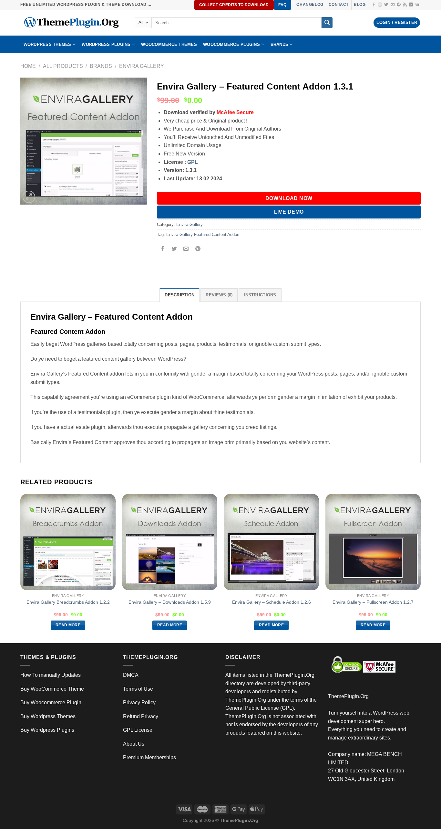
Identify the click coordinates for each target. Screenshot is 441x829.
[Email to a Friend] (186, 249)
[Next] (420, 568)
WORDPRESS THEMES (47, 44)
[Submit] (327, 22)
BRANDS (280, 44)
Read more (68, 625)
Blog (359, 4)
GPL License (137, 730)
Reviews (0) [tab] (219, 294)
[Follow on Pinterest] (399, 5)
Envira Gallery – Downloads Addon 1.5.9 (169, 602)
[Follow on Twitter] (386, 5)
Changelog (309, 4)
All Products (63, 66)
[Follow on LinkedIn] (411, 5)
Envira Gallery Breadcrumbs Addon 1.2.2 (68, 602)
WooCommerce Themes (169, 44)
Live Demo (289, 212)
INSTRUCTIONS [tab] (260, 294)
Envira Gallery (141, 66)
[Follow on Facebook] (374, 5)
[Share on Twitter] (174, 249)
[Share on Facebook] (163, 249)
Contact (339, 4)
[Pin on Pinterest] (197, 249)
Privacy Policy (139, 702)
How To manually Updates (50, 675)
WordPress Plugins (106, 44)
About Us (133, 744)
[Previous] (21, 568)
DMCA (130, 675)
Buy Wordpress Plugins (47, 730)
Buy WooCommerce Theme (52, 689)
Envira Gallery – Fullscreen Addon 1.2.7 (373, 602)
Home (28, 66)
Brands (101, 66)
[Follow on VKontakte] (417, 5)
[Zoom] (29, 197)
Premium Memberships (149, 757)
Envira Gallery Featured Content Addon (202, 234)
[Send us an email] (393, 5)
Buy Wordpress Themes (48, 716)
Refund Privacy (140, 716)
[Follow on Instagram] (380, 5)
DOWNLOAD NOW (289, 198)
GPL (192, 162)
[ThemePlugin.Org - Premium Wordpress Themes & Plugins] (72, 23)
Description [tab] (179, 294)
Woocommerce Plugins (231, 44)
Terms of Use (138, 689)
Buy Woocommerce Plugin (50, 702)
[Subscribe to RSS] (405, 5)
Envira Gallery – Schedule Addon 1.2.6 (271, 602)
